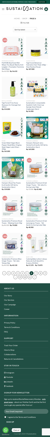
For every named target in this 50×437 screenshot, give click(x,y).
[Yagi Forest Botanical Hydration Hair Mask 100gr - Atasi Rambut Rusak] (37, 48)
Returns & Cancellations (13, 359)
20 (25, 277)
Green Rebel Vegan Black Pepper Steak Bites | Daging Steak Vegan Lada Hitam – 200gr (11, 146)
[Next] (35, 277)
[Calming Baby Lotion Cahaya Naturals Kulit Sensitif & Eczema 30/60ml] (37, 244)
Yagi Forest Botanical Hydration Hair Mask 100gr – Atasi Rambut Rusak (36, 65)
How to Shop (9, 350)
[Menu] (3, 9)
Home (17, 18)
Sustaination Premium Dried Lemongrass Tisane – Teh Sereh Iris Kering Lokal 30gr (36, 223)
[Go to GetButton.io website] (5, 434)
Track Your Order (11, 345)
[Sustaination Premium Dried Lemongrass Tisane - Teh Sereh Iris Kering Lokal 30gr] (37, 206)
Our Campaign (10, 304)
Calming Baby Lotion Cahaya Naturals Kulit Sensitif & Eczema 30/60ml (36, 261)
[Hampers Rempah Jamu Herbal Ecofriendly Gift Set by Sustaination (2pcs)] (37, 128)
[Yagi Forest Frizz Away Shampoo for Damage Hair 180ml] (13, 88)
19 (20, 277)
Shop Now (41, 2)
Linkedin (9, 381)
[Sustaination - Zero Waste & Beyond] (24, 8)
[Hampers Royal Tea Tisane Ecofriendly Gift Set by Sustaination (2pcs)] (13, 168)
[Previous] (4, 273)
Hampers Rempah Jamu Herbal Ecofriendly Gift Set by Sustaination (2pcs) (37, 145)
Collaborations (10, 354)
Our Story (8, 295)
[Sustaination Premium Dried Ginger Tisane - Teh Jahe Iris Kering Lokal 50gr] (37, 168)
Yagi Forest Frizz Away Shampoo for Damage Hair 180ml (11, 105)
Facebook (9, 386)
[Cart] (46, 9)
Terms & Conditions (12, 327)
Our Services (9, 300)
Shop (24, 18)
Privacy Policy (9, 323)
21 (30, 277)
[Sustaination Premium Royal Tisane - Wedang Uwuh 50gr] (13, 206)
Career (7, 309)
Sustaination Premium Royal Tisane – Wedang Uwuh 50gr (12, 222)
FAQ (6, 332)
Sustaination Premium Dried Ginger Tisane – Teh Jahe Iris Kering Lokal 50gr (36, 185)
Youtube (9, 377)
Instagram (10, 372)
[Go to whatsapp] (5, 430)
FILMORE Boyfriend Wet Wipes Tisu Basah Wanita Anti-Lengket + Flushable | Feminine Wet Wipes (13, 66)
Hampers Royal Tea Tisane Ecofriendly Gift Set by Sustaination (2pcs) (11, 185)
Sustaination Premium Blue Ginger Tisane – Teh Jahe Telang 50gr (11, 261)
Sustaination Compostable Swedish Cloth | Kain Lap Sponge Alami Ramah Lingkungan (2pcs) (35, 106)
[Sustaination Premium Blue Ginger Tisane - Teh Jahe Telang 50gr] (13, 244)
